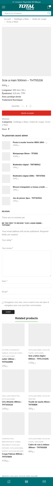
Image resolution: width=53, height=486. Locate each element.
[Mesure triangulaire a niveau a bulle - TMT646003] (6, 190)
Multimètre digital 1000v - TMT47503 (29, 176)
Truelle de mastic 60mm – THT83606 (39, 403)
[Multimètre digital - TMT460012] (6, 167)
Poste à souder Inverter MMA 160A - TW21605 (30, 142)
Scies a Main (12, 22)
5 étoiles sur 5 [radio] (28, 243)
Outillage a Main (21, 19)
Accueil (7, 19)
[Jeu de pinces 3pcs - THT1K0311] (6, 201)
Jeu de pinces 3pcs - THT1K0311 (27, 198)
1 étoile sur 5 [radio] (2, 243)
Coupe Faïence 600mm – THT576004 (13, 455)
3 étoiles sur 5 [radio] (13, 243)
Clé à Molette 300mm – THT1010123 (12, 403)
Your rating (7, 240)
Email (5, 292)
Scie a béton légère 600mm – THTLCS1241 (38, 357)
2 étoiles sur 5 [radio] (7, 243)
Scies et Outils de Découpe (12, 451)
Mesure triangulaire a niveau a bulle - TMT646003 (30, 187)
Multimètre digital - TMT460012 (26, 165)
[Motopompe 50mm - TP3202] (6, 156)
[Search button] (49, 13)
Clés (4, 396)
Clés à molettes (13, 396)
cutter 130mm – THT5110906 (9, 360)
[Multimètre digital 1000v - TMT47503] (6, 179)
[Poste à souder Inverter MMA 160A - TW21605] (6, 145)
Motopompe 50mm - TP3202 (25, 153)
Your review (7, 248)
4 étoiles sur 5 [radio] (19, 243)
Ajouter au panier (27, 113)
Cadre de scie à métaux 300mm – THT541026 (38, 446)
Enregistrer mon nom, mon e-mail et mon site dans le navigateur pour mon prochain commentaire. (27, 303)
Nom (4, 281)
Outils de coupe (39, 19)
